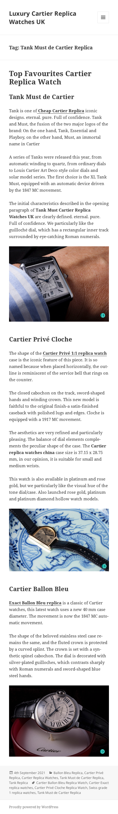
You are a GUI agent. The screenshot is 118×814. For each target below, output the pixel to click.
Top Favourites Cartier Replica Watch (50, 77)
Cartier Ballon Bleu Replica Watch (61, 782)
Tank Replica (18, 782)
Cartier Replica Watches (40, 777)
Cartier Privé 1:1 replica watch (75, 353)
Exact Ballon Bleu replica (35, 602)
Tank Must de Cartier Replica (81, 777)
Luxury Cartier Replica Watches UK (42, 17)
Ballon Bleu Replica (68, 772)
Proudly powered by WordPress (33, 807)
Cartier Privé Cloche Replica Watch (61, 787)
